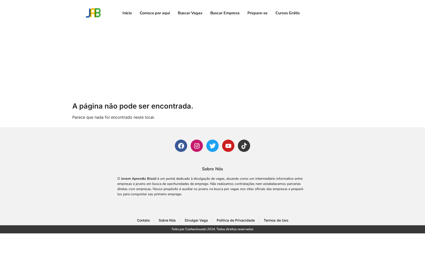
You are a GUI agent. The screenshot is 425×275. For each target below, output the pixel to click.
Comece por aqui (155, 13)
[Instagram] (197, 146)
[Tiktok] (244, 146)
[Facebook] (181, 146)
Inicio (127, 13)
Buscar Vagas (190, 13)
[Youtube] (228, 146)
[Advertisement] (212, 63)
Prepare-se (257, 13)
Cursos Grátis (287, 13)
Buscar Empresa (225, 13)
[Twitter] (212, 146)
